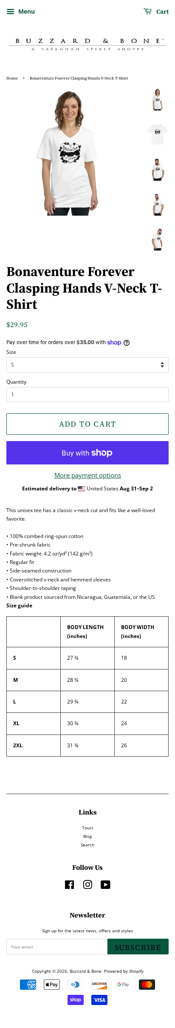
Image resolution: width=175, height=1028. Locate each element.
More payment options (87, 475)
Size (11, 352)
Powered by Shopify (124, 971)
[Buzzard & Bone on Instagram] (87, 887)
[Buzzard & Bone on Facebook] (69, 887)
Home (12, 78)
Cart (162, 11)
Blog (87, 836)
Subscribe (138, 947)
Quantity (16, 381)
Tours (87, 828)
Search (87, 845)
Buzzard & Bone (86, 971)
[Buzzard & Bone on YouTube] (105, 887)
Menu (26, 11)
